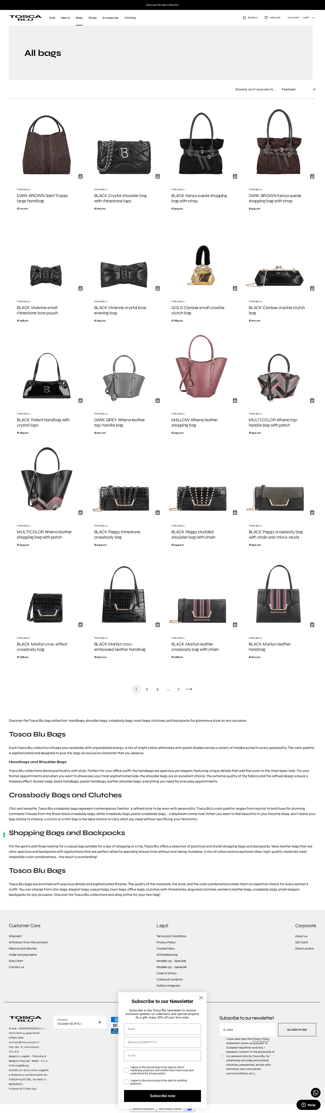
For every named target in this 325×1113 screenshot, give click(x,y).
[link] (46, 161)
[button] (250, 18)
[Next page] (189, 689)
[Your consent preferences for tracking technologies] (4, 835)
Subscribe (297, 1029)
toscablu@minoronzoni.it (24, 1042)
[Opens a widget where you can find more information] (308, 1105)
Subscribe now (162, 1096)
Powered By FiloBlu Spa (22, 1088)
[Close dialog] (201, 998)
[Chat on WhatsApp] (316, 1093)
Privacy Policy (261, 1039)
